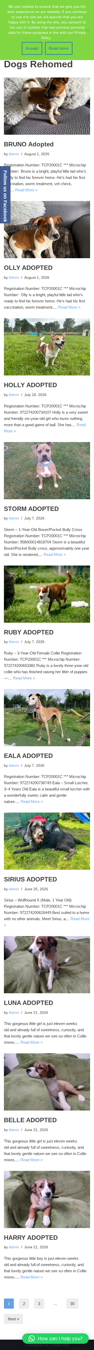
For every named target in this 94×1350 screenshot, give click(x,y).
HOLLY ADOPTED (30, 384)
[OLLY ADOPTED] (47, 229)
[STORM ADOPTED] (47, 470)
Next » (13, 1319)
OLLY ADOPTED (28, 267)
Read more (59, 48)
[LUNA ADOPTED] (47, 964)
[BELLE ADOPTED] (47, 1082)
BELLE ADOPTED (30, 1120)
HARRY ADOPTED (31, 1237)
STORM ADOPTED (31, 508)
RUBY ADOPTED (29, 632)
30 (72, 1303)
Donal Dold (59, 1344)
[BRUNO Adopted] (47, 106)
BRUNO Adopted (29, 144)
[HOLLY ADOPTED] (47, 346)
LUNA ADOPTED (28, 1002)
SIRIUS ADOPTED (30, 879)
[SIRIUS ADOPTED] (47, 841)
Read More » (26, 190)
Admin (14, 154)
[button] (55, 1338)
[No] (87, 30)
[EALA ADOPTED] (47, 717)
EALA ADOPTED (28, 755)
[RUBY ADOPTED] (47, 594)
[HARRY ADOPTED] (47, 1199)
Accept (32, 48)
